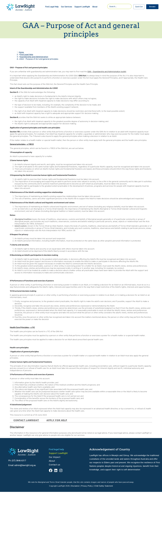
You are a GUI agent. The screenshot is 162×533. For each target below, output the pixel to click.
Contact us (54, 464)
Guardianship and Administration (34, 57)
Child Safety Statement (103, 486)
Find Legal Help (26, 54)
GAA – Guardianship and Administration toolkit (106, 71)
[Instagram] (61, 470)
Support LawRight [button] (82, 7)
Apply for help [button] (56, 420)
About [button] (94, 7)
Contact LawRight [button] (26, 420)
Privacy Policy (87, 486)
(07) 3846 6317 (19, 460)
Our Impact (54, 457)
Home (21, 52)
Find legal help (56, 449)
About (52, 461)
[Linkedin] (56, 470)
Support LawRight (58, 453)
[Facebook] (50, 470)
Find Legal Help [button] (52, 7)
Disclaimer (75, 486)
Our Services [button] (66, 7)
